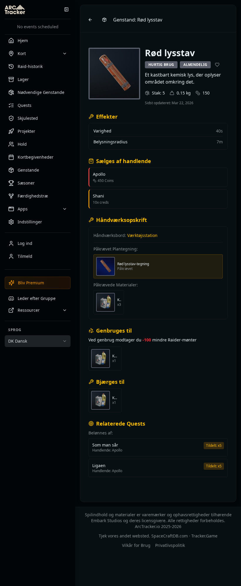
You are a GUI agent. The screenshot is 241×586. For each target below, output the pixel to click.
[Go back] (90, 19)
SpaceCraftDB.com (169, 536)
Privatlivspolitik (170, 545)
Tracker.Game (204, 536)
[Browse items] (104, 19)
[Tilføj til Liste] (217, 65)
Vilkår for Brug (136, 545)
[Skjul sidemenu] (66, 9)
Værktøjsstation (142, 235)
